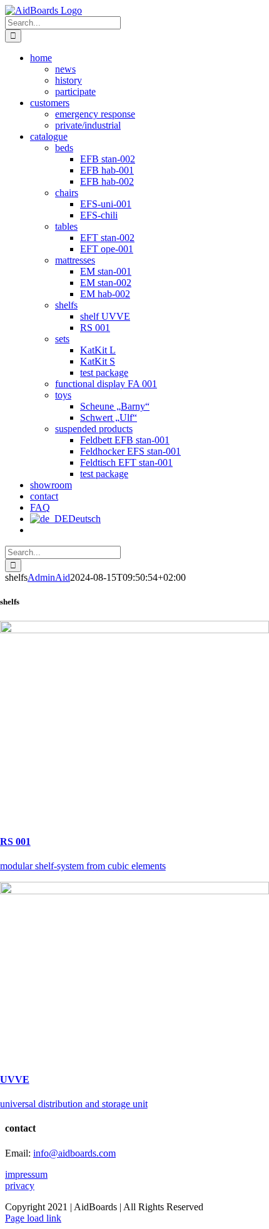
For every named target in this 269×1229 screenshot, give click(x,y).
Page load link (33, 1218)
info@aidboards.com (74, 1153)
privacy (19, 1185)
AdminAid (49, 577)
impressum (26, 1174)
